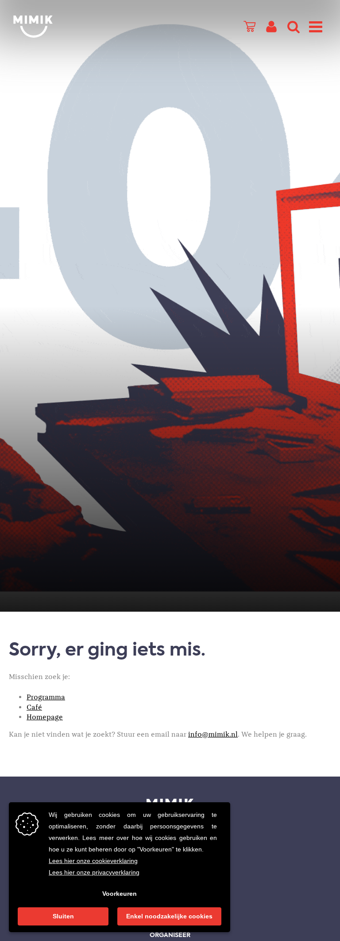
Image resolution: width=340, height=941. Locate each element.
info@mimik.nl (213, 734)
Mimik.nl (48, 27)
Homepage (45, 717)
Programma (46, 697)
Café (34, 707)
